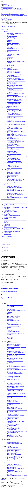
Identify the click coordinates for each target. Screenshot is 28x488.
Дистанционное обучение (14, 161)
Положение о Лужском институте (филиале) (15, 207)
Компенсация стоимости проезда (15, 193)
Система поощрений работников (15, 179)
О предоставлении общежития (15, 100)
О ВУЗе (6, 31)
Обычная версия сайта (7, 7)
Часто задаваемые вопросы (14, 99)
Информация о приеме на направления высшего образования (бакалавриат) (16, 74)
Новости (9, 55)
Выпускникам (7, 163)
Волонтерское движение (13, 145)
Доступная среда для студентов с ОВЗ (17, 156)
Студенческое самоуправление (15, 114)
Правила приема (11, 83)
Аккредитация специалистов (14, 168)
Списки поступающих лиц (14, 102)
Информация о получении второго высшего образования (16, 94)
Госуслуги (9, 183)
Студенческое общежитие (13, 149)
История (9, 51)
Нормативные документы (14, 71)
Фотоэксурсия (10, 67)
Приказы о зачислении (13, 106)
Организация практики (13, 133)
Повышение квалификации (14, 172)
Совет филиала (11, 37)
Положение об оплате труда (14, 180)
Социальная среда (8, 185)
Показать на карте (5, 244)
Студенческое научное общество (15, 147)
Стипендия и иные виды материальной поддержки (14, 153)
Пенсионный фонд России (14, 182)
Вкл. (9, 5)
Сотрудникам (7, 169)
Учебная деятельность (13, 43)
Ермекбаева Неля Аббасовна (9, 291)
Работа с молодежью (12, 113)
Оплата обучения (11, 151)
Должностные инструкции (14, 177)
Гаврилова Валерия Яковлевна (9, 288)
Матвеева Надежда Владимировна (10, 294)
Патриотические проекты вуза (15, 131)
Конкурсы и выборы (12, 175)
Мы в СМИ (10, 58)
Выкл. (12, 5)
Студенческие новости (13, 142)
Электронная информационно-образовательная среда (15, 49)
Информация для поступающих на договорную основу (16, 81)
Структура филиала (12, 36)
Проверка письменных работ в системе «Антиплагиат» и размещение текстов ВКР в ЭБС (17, 136)
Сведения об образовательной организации (15, 203)
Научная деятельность (13, 45)
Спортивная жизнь (12, 144)
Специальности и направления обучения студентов (15, 116)
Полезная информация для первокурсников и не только (14, 109)
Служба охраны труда (12, 170)
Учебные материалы (12, 158)
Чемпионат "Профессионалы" (15, 162)
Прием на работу (11, 176)
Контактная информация (13, 59)
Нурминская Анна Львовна (8, 298)
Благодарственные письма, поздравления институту (14, 53)
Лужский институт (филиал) (8, 19)
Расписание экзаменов (13, 127)
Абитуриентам (8, 68)
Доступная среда (11, 189)
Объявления (10, 57)
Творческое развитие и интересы (15, 141)
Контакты (3, 479)
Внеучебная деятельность (13, 44)
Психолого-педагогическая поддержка (17, 197)
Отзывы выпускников (13, 166)
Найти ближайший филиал (8, 8)
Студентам (6, 107)
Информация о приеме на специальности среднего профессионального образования (15, 78)
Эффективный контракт (13, 173)
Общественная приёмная (13, 186)
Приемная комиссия (12, 69)
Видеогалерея (10, 65)
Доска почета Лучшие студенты (15, 111)
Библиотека (10, 47)
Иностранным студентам (13, 159)
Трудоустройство (11, 155)
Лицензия (9, 41)
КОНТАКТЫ (4, 29)
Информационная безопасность (15, 194)
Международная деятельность (15, 64)
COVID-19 (10, 196)
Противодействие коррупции (14, 187)
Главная (6, 247)
